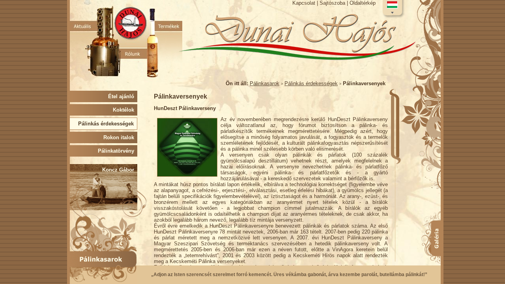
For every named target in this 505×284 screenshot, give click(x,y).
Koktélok (125, 110)
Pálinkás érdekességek (311, 83)
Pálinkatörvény (117, 151)
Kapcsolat (303, 3)
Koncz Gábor (119, 170)
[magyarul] (392, 8)
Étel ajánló (122, 96)
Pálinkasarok (264, 83)
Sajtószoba (332, 3)
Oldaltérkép (363, 3)
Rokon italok (120, 137)
